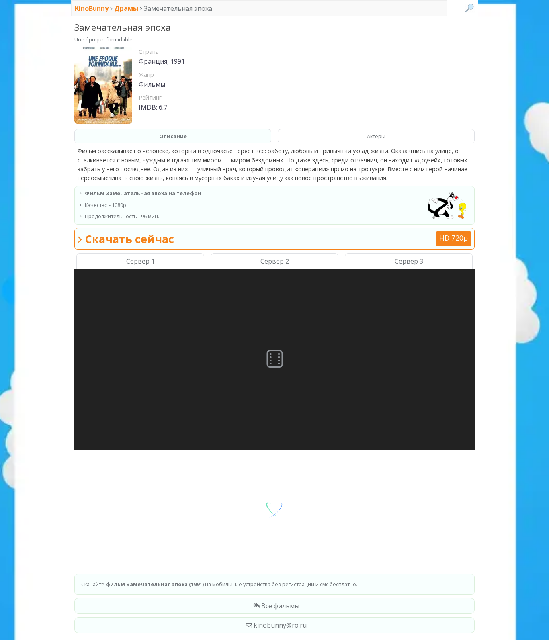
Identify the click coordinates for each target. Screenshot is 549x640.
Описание (173, 136)
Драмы (126, 8)
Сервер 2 (274, 261)
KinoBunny (92, 8)
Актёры (376, 136)
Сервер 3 (409, 261)
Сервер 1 (140, 261)
